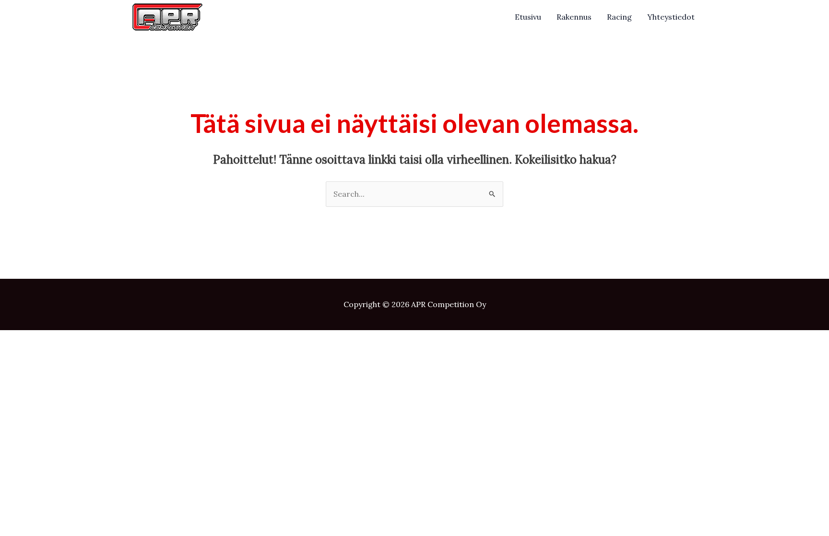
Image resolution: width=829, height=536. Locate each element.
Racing (619, 17)
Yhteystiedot (671, 17)
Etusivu (528, 17)
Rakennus (574, 17)
